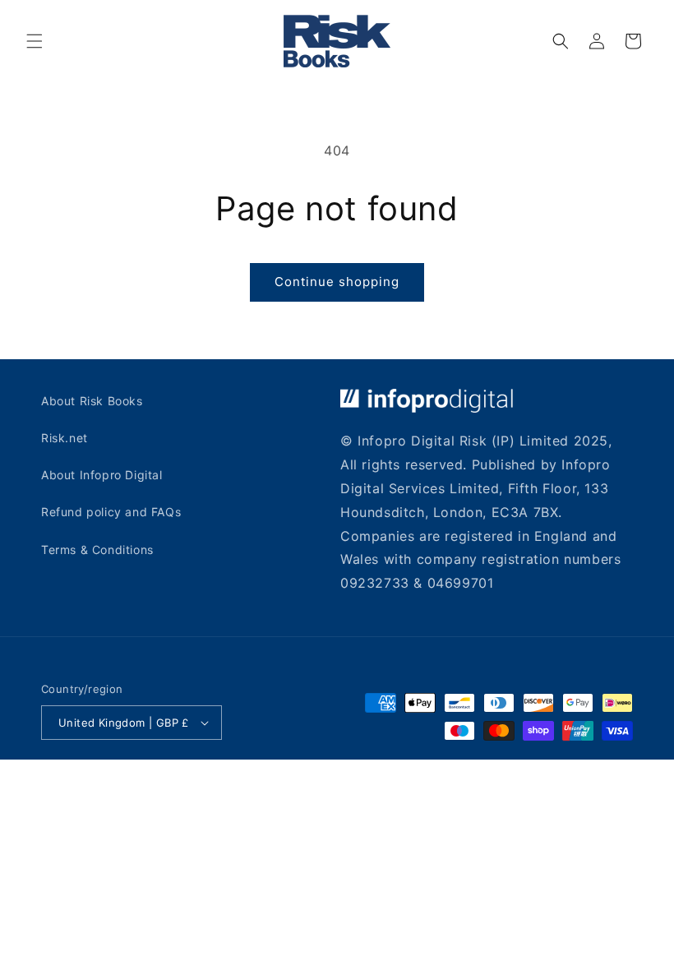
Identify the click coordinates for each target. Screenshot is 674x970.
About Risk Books (92, 401)
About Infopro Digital (102, 475)
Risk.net (64, 438)
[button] (34, 41)
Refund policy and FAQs (111, 512)
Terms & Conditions (97, 550)
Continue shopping (337, 281)
